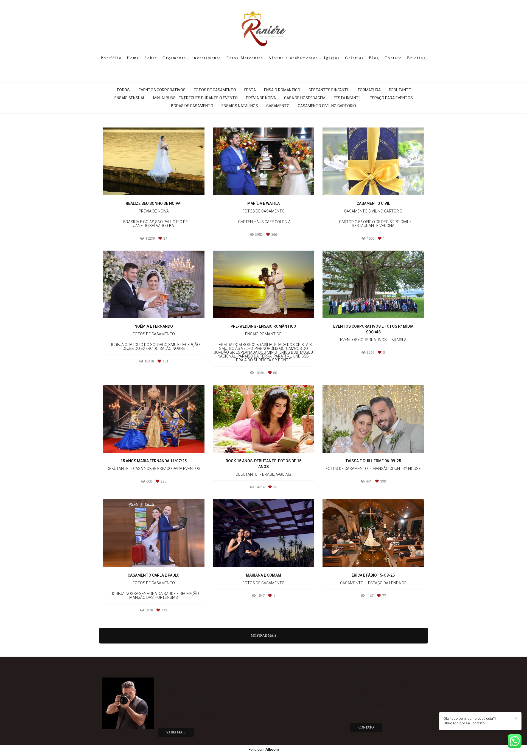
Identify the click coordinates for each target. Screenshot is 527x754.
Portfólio (111, 58)
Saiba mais (176, 732)
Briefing (416, 58)
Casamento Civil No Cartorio (327, 106)
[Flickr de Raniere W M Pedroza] (364, 711)
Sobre (150, 58)
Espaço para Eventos (391, 98)
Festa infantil (347, 98)
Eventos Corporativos (162, 90)
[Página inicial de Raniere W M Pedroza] (263, 26)
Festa (250, 90)
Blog (374, 58)
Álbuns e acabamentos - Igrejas (304, 58)
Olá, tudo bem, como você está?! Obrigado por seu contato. (470, 720)
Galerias (354, 58)
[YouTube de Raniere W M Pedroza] (379, 711)
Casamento (278, 106)
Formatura (369, 90)
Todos (123, 90)
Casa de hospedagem (305, 98)
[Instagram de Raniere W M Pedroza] (357, 711)
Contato (393, 58)
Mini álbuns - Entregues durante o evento (195, 98)
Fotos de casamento (215, 90)
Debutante (400, 90)
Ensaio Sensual (129, 98)
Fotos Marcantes (244, 58)
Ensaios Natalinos (240, 106)
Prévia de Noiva (261, 98)
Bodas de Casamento (192, 106)
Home (133, 58)
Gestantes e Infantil (329, 90)
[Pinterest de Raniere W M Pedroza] (372, 711)
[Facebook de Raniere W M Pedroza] (351, 711)
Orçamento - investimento (191, 58)
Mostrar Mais (263, 635)
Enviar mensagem (371, 690)
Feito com (263, 749)
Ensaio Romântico (282, 90)
